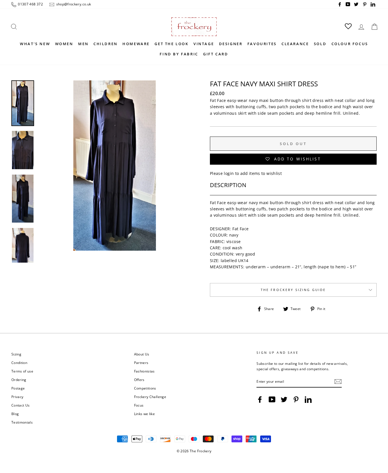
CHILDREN (105, 43)
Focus (139, 405)
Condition (19, 362)
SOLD (320, 43)
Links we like (144, 413)
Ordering (18, 379)
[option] (114, 165)
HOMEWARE (136, 43)
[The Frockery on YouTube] (272, 399)
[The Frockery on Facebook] (259, 399)
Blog (15, 413)
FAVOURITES (262, 43)
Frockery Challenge (150, 396)
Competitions (145, 388)
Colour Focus (349, 43)
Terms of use (22, 371)
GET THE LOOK (171, 43)
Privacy (17, 396)
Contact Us (20, 405)
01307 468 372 (30, 4)
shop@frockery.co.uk (73, 4)
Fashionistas (144, 371)
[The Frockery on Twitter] (284, 399)
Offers (139, 379)
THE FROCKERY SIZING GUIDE (293, 290)
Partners (141, 362)
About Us (141, 354)
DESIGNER (231, 43)
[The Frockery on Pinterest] (296, 399)
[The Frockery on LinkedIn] (308, 399)
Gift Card (215, 53)
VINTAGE (203, 43)
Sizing (16, 354)
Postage (18, 388)
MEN (83, 43)
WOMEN (64, 43)
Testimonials (22, 422)
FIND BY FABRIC (179, 53)
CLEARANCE (295, 43)
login (229, 173)
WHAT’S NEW (35, 43)
